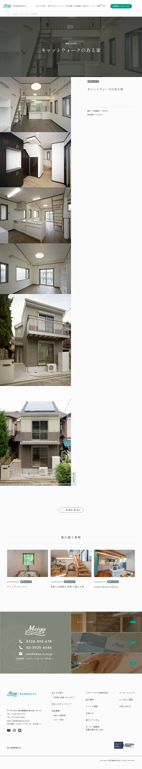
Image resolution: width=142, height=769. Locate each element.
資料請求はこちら (85, 642)
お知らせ (85, 6)
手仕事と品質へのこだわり (64, 697)
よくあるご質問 (126, 700)
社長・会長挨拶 (60, 715)
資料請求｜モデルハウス (121, 6)
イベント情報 (96, 6)
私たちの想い (41, 6)
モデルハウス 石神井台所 (97, 693)
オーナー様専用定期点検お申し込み (94, 728)
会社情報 (77, 6)
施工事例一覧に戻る (73, 510)
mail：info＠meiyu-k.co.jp (18, 720)
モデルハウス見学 (85, 621)
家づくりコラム (92, 720)
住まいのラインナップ (56, 6)
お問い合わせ (83, 663)
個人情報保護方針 (14, 748)
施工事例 (69, 6)
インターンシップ (127, 693)
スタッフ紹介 (59, 720)
